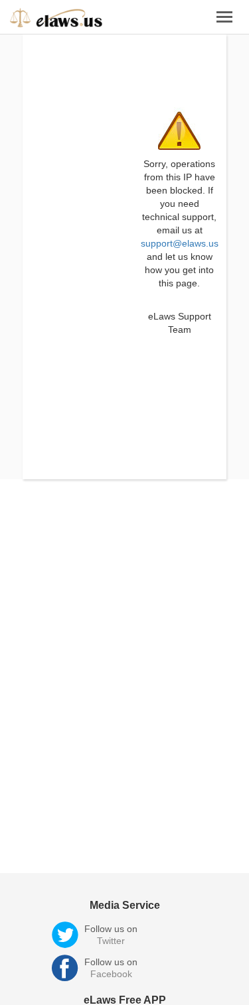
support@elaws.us (179, 243)
